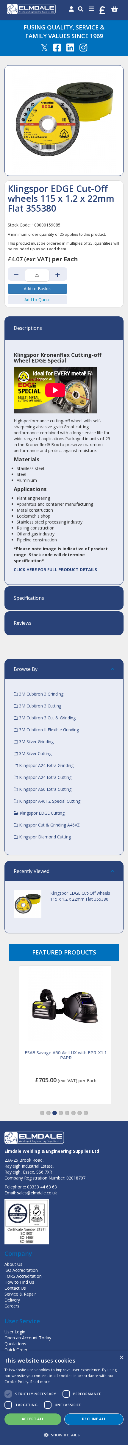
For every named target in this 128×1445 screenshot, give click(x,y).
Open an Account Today (27, 1338)
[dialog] (64, 1398)
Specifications (29, 598)
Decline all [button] (94, 1418)
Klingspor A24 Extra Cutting (44, 777)
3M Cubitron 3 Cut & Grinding (47, 718)
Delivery (12, 1300)
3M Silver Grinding (36, 741)
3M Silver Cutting (34, 753)
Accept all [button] (33, 1418)
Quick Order (15, 1349)
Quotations (15, 1343)
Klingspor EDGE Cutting (41, 813)
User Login (14, 1332)
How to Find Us (19, 1282)
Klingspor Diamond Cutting (44, 837)
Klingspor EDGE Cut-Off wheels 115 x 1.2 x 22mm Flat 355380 (80, 896)
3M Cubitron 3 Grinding (40, 694)
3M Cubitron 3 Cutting (39, 706)
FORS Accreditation (23, 1276)
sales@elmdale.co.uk (37, 1193)
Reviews (23, 623)
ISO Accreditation (21, 1270)
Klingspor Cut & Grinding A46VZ (49, 825)
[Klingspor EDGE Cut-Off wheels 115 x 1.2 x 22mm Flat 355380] (64, 120)
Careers (11, 1306)
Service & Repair (20, 1294)
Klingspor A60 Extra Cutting (44, 789)
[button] (42, 1113)
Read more (40, 1381)
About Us (13, 1264)
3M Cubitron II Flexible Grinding (48, 729)
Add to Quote (37, 299)
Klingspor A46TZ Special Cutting (49, 801)
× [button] (121, 1357)
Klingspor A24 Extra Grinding (46, 765)
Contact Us (15, 1288)
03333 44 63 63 (42, 1187)
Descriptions (28, 328)
